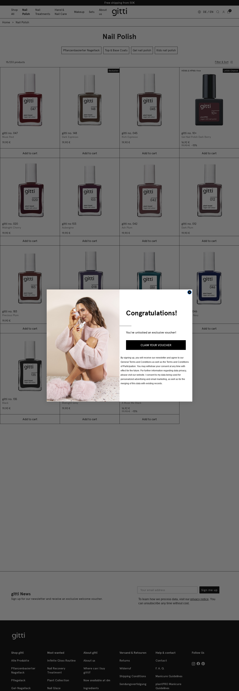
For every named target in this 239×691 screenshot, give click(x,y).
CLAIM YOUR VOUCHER (156, 345)
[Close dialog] (189, 292)
